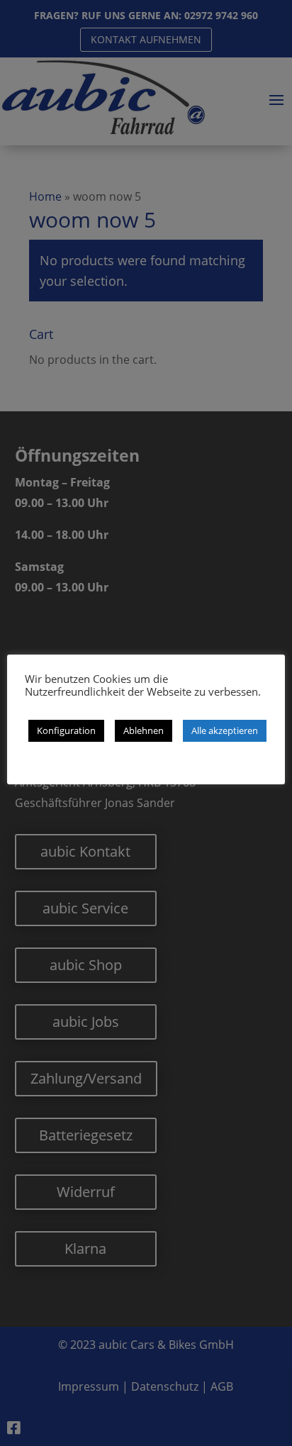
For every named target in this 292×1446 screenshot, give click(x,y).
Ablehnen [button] (143, 730)
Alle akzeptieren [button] (224, 730)
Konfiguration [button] (66, 730)
